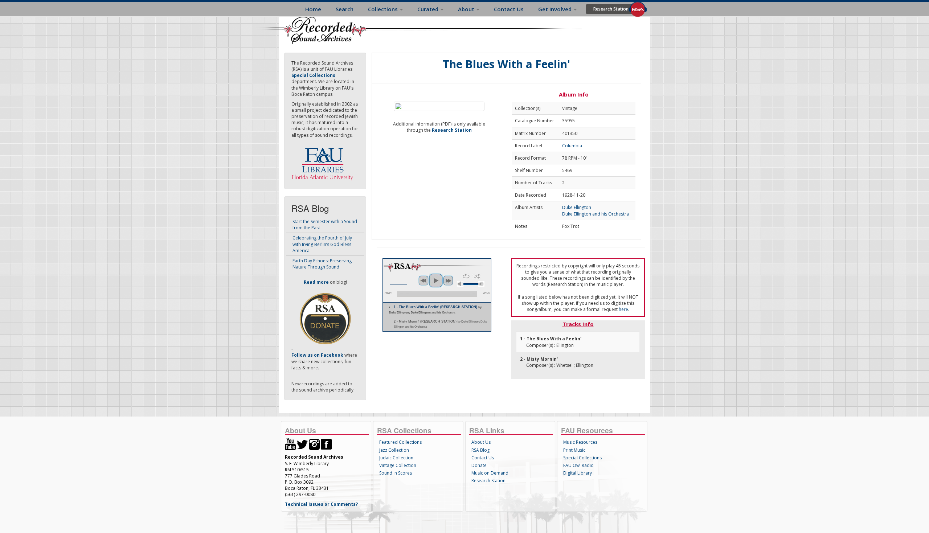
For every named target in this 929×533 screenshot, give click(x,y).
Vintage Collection (397, 465)
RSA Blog (480, 450)
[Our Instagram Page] (314, 444)
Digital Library (577, 473)
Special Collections (582, 458)
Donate (479, 465)
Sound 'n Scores (395, 473)
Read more (316, 282)
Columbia (572, 146)
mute (460, 284)
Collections (383, 9)
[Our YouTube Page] (290, 444)
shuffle (477, 276)
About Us (481, 442)
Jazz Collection (394, 450)
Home (313, 9)
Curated (428, 9)
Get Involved (555, 9)
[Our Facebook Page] (326, 444)
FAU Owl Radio (578, 465)
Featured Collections (400, 442)
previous (423, 280)
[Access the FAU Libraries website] (324, 161)
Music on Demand (489, 473)
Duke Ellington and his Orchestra (595, 214)
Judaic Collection (396, 458)
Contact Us (509, 9)
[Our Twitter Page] (302, 444)
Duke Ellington (576, 207)
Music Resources (580, 442)
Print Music (574, 450)
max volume (481, 284)
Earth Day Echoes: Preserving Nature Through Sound (322, 264)
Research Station (611, 9)
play (436, 280)
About (467, 9)
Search (344, 9)
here (623, 309)
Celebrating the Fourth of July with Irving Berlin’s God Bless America (322, 244)
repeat (466, 276)
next (448, 280)
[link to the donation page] (325, 318)
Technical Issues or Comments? (321, 504)
